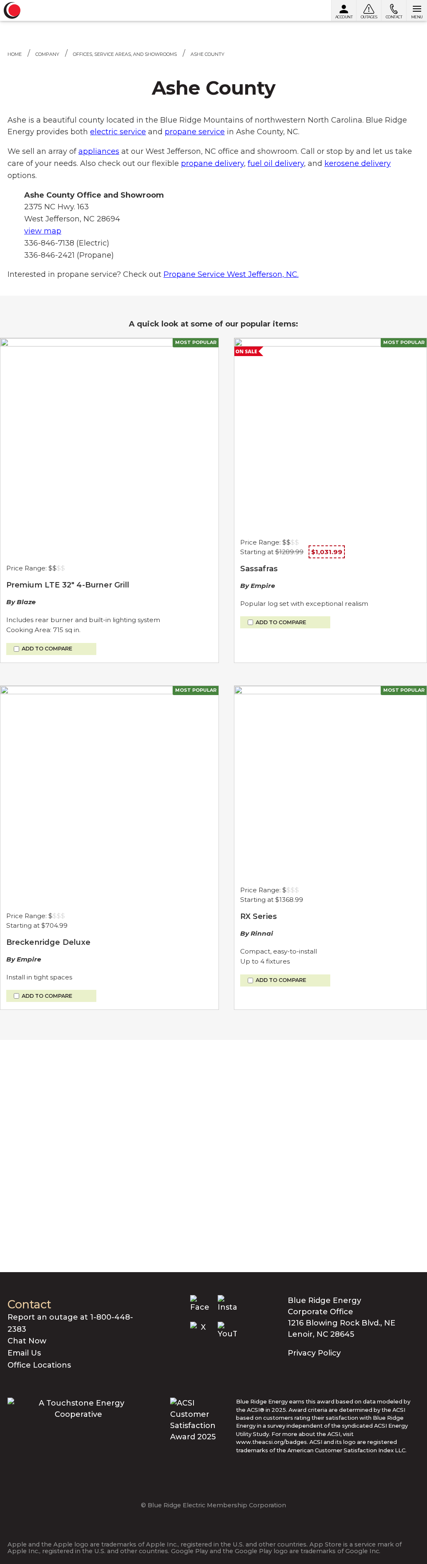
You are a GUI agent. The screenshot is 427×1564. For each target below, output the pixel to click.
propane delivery (212, 163)
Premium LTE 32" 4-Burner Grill (67, 585)
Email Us (24, 1353)
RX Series (258, 916)
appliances (98, 151)
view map (42, 231)
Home (15, 54)
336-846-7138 (49, 243)
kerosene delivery (357, 163)
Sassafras (259, 568)
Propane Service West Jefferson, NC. (231, 274)
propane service (195, 131)
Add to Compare (47, 649)
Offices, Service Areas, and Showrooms (125, 54)
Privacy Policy (314, 1353)
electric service (118, 131)
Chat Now (27, 1341)
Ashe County (207, 54)
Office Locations (39, 1365)
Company (47, 54)
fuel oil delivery (276, 163)
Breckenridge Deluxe (48, 942)
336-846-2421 (49, 255)
